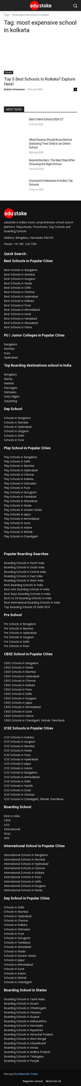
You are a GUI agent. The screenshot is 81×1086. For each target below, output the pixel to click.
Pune (7, 353)
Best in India (12, 816)
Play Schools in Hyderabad (21, 470)
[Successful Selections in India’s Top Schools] (15, 186)
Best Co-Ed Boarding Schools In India (28, 598)
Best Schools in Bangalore (21, 270)
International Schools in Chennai (24, 868)
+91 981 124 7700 (25, 244)
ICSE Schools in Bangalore (20, 772)
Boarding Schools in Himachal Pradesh (28, 1034)
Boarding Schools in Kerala (21, 1047)
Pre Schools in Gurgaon (19, 637)
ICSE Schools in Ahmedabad (22, 777)
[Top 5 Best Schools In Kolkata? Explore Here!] (40, 56)
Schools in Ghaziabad (17, 947)
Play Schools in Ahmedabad (21, 518)
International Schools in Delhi (22, 881)
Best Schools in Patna (18, 327)
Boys (7, 833)
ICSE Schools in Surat (17, 790)
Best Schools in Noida (18, 283)
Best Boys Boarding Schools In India (27, 594)
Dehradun (10, 392)
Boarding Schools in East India (23, 576)
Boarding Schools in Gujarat (22, 1017)
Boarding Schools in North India (24, 563)
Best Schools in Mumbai (19, 274)
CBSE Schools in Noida (18, 667)
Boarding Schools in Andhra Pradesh (27, 1052)
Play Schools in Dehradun (20, 483)
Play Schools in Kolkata (18, 479)
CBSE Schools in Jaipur (18, 702)
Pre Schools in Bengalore (20, 624)
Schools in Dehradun (17, 929)
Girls (6, 838)
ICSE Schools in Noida (18, 750)
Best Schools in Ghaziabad (21, 323)
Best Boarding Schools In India (23, 585)
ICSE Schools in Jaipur (17, 763)
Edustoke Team (28, 1074)
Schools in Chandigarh (18, 982)
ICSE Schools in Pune (17, 755)
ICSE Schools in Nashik (18, 785)
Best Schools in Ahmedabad (22, 309)
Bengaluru (10, 374)
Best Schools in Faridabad (20, 318)
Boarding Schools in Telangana (23, 1056)
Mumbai (9, 348)
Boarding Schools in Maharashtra (25, 1021)
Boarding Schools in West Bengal (25, 1039)
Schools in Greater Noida (20, 956)
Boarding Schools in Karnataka (23, 1025)
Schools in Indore (15, 973)
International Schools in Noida (23, 890)
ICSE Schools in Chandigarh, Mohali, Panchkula (33, 799)
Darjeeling (10, 401)
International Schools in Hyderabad (26, 864)
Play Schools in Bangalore (20, 457)
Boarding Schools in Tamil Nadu (24, 999)
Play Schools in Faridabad (20, 496)
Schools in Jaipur (14, 960)
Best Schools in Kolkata (19, 301)
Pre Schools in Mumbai (18, 628)
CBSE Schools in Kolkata (19, 685)
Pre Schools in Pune (16, 646)
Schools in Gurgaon (16, 431)
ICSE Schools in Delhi (17, 781)
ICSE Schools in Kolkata (19, 737)
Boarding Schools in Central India (25, 572)
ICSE (7, 825)
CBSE (7, 820)
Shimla (8, 379)
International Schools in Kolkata (24, 872)
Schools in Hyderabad (17, 427)
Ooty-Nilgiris (12, 396)
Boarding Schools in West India (23, 580)
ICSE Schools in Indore (18, 768)
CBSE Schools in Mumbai (20, 672)
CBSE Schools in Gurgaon (20, 698)
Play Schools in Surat (17, 523)
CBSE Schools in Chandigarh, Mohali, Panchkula (34, 720)
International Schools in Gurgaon (25, 886)
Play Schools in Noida (17, 505)
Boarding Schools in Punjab (21, 1061)
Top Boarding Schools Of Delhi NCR (27, 607)
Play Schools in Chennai (19, 474)
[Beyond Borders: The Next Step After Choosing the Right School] (15, 166)
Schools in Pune (14, 440)
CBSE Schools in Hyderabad (21, 676)
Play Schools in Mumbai (19, 466)
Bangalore (10, 344)
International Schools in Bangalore (26, 855)
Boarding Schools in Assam (21, 1003)
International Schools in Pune (22, 877)
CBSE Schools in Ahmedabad (22, 707)
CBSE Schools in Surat (18, 711)
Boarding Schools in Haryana (22, 1012)
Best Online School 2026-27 (46, 119)
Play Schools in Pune (17, 488)
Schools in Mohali (15, 978)
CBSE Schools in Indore (19, 716)
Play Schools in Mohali (18, 532)
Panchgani (10, 388)
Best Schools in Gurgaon (19, 279)
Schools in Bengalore (17, 418)
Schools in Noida (14, 951)
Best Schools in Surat (17, 314)
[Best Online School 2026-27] (15, 125)
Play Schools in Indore (18, 527)
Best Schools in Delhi (17, 287)
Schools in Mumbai (16, 422)
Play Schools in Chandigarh (21, 536)
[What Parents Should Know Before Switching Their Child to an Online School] (15, 145)
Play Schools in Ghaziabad (20, 501)
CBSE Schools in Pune (18, 689)
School (8, 72)
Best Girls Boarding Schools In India (26, 589)
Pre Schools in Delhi (16, 641)
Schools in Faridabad (17, 942)
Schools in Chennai (16, 920)
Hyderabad (11, 357)
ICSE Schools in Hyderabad (21, 759)
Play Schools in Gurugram (20, 492)
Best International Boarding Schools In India (32, 602)
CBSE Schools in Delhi (18, 694)
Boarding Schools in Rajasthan (23, 1030)
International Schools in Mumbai (24, 859)
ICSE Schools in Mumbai (19, 746)
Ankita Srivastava (14, 89)
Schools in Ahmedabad (18, 964)
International (12, 829)
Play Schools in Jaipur (17, 514)
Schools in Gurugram (17, 938)
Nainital (9, 383)
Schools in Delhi (14, 435)
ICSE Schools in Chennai (19, 794)
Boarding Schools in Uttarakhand (25, 1043)
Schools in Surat (14, 969)
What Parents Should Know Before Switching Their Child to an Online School (50, 143)
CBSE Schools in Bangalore (21, 663)
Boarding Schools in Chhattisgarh (25, 1008)
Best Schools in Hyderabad (21, 296)
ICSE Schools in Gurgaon (19, 741)
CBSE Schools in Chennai (20, 680)
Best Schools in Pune (17, 305)
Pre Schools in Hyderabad (20, 633)
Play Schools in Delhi (17, 461)
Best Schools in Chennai (19, 292)
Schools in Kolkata (15, 925)
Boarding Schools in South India (24, 567)
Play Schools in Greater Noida (23, 510)
